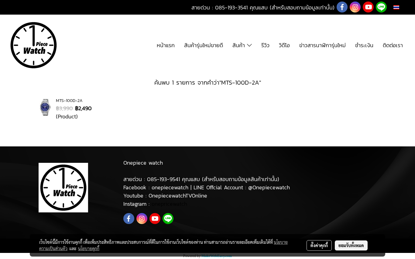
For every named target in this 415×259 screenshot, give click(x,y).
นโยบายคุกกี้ (88, 248)
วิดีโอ (284, 45)
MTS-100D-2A (69, 100)
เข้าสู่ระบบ (17, 7)
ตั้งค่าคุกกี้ (319, 245)
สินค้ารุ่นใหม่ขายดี (203, 45)
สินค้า (239, 45)
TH (402, 7)
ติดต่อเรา (393, 45)
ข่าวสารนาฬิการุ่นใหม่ (322, 45)
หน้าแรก (166, 45)
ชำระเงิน (364, 45)
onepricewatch (169, 204)
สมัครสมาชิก (48, 7)
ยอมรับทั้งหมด (351, 245)
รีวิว (265, 45)
